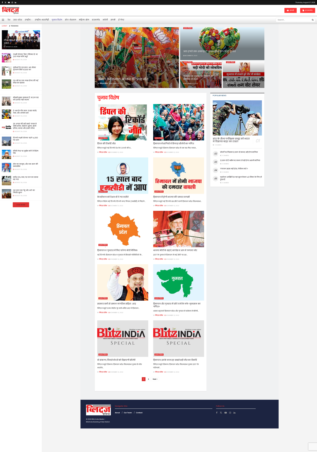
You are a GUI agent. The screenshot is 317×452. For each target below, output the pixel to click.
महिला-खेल (84, 19)
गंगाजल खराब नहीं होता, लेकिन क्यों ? (234, 168)
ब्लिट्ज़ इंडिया (104, 83)
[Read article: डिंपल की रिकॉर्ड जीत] (122, 122)
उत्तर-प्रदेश (17, 19)
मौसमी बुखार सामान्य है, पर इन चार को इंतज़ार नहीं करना (26, 98)
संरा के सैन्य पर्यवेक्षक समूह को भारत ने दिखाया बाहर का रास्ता (231, 140)
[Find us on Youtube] (9, 2)
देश (9, 19)
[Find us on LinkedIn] (15, 2)
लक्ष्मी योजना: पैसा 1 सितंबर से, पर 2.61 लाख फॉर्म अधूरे (25, 55)
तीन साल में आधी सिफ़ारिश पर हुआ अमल (20, 42)
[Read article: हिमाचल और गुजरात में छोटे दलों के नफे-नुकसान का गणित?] (178, 282)
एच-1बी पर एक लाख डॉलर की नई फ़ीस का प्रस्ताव (25, 81)
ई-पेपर (121, 19)
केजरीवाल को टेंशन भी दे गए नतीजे (113, 197)
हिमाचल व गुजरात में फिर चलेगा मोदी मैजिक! (117, 250)
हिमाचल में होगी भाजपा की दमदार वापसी (171, 197)
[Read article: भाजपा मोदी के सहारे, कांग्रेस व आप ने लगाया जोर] (178, 229)
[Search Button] (313, 20)
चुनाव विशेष (57, 19)
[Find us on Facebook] (2, 2)
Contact (139, 412)
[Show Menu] (3, 20)
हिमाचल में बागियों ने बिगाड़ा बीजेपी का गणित (173, 143)
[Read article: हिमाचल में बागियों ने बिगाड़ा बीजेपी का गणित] (178, 122)
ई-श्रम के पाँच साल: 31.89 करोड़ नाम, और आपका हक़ (25, 111)
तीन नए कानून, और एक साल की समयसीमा (25, 165)
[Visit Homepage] (10, 10)
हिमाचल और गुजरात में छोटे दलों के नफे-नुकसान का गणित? (177, 305)
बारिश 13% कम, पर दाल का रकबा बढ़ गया (25, 178)
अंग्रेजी (105, 19)
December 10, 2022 (191, 83)
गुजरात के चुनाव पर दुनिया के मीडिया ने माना (198, 78)
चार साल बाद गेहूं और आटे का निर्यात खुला (24, 191)
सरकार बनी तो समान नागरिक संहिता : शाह (116, 303)
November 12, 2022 (172, 206)
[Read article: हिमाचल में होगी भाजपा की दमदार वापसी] (178, 175)
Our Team (128, 412)
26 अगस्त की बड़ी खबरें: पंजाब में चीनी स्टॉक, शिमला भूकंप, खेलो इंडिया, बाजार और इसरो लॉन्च (25, 126)
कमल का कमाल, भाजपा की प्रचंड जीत (123, 79)
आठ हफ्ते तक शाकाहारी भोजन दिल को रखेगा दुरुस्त (209, 51)
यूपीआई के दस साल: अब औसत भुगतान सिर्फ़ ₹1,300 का (24, 68)
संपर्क (291, 10)
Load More (20, 205)
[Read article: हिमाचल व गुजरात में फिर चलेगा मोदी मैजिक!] (122, 229)
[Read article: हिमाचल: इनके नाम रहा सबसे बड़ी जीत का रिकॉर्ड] (178, 338)
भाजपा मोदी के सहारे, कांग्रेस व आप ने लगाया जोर (175, 250)
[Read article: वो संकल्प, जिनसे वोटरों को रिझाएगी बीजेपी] (122, 338)
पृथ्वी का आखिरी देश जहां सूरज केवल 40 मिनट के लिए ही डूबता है (241, 178)
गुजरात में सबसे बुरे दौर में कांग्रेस (242, 79)
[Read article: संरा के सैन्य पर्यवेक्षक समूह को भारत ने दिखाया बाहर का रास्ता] (237, 118)
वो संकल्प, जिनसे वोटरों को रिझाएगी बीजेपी (116, 360)
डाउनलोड (308, 10)
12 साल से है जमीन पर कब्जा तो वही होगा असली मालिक (240, 160)
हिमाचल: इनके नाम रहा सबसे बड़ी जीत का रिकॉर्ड (175, 360)
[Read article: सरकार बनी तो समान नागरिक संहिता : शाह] (122, 282)
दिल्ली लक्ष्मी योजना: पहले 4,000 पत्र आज (25, 139)
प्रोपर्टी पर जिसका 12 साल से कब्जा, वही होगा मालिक (239, 152)
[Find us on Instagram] (12, 2)
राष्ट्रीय (28, 19)
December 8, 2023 (116, 83)
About (117, 412)
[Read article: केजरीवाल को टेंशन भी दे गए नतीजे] (122, 175)
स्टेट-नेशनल (70, 19)
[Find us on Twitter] (5, 2)
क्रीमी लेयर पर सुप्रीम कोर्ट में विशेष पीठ (25, 152)
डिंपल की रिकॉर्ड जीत (106, 143)
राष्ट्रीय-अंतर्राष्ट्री (42, 19)
